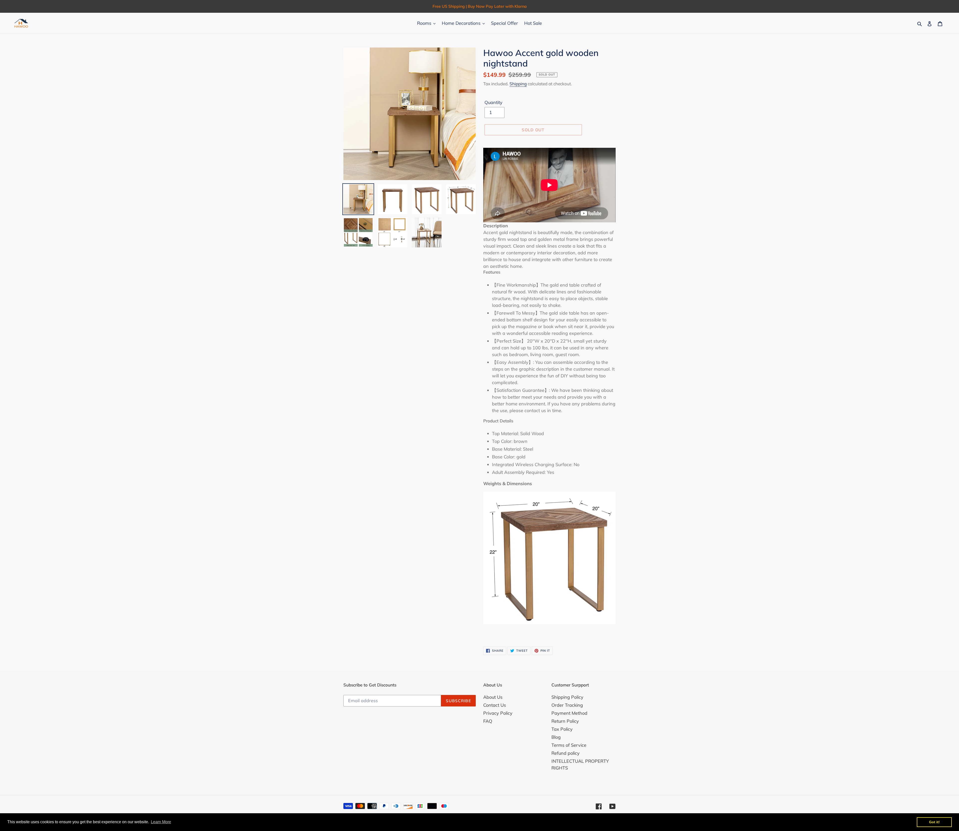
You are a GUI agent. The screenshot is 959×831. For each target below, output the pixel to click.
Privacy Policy (497, 713)
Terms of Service (568, 745)
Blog (556, 737)
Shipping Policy (567, 697)
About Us (492, 697)
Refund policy (565, 753)
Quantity (493, 102)
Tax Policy (562, 729)
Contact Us (494, 705)
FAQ (487, 721)
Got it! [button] (934, 822)
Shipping (518, 83)
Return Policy (565, 721)
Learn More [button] (161, 822)
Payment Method (569, 713)
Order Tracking (567, 705)
